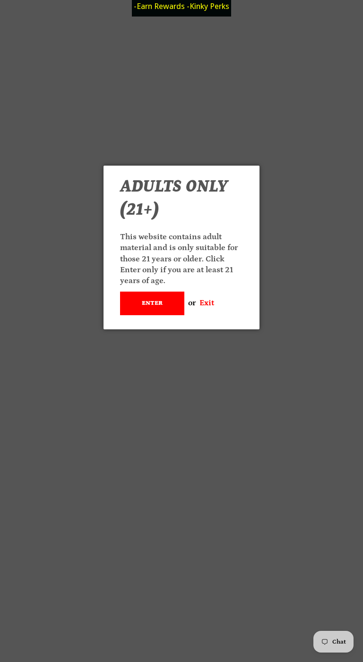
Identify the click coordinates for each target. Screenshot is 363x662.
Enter (152, 303)
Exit (206, 303)
